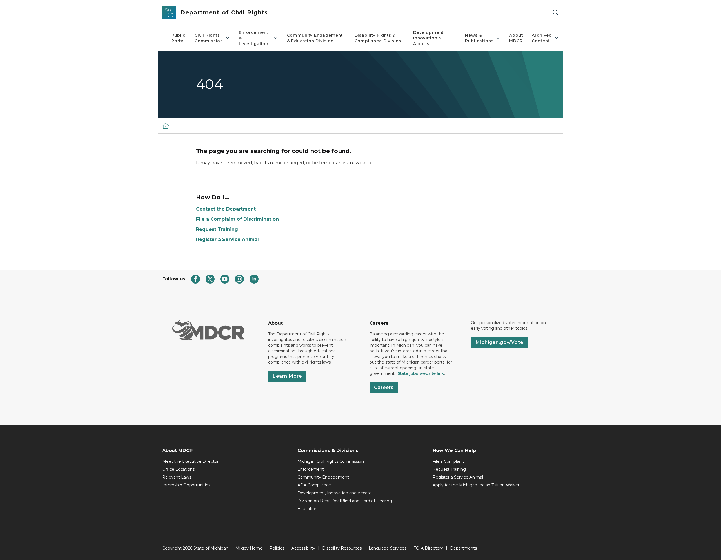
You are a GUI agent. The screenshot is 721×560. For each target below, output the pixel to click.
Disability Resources (342, 548)
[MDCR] (165, 125)
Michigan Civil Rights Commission (330, 461)
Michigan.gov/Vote (499, 342)
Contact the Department (226, 209)
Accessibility (303, 548)
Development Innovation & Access (428, 38)
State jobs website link (421, 373)
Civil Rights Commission (209, 38)
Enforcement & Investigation (253, 38)
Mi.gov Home (248, 548)
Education (307, 508)
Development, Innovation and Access (334, 492)
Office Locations (178, 469)
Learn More (287, 376)
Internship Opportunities (186, 485)
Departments (463, 548)
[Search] (555, 12)
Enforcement (310, 469)
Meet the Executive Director (190, 461)
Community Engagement (323, 477)
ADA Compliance (314, 485)
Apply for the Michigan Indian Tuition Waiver (476, 485)
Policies (277, 548)
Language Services (387, 548)
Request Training (217, 229)
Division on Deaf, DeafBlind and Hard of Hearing (344, 500)
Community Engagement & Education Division (315, 38)
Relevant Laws (176, 477)
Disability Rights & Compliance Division (378, 38)
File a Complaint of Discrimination (237, 219)
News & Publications (479, 38)
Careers (384, 387)
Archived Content (542, 38)
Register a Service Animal (227, 239)
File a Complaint (448, 461)
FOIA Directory (428, 548)
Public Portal (178, 38)
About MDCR (516, 38)
